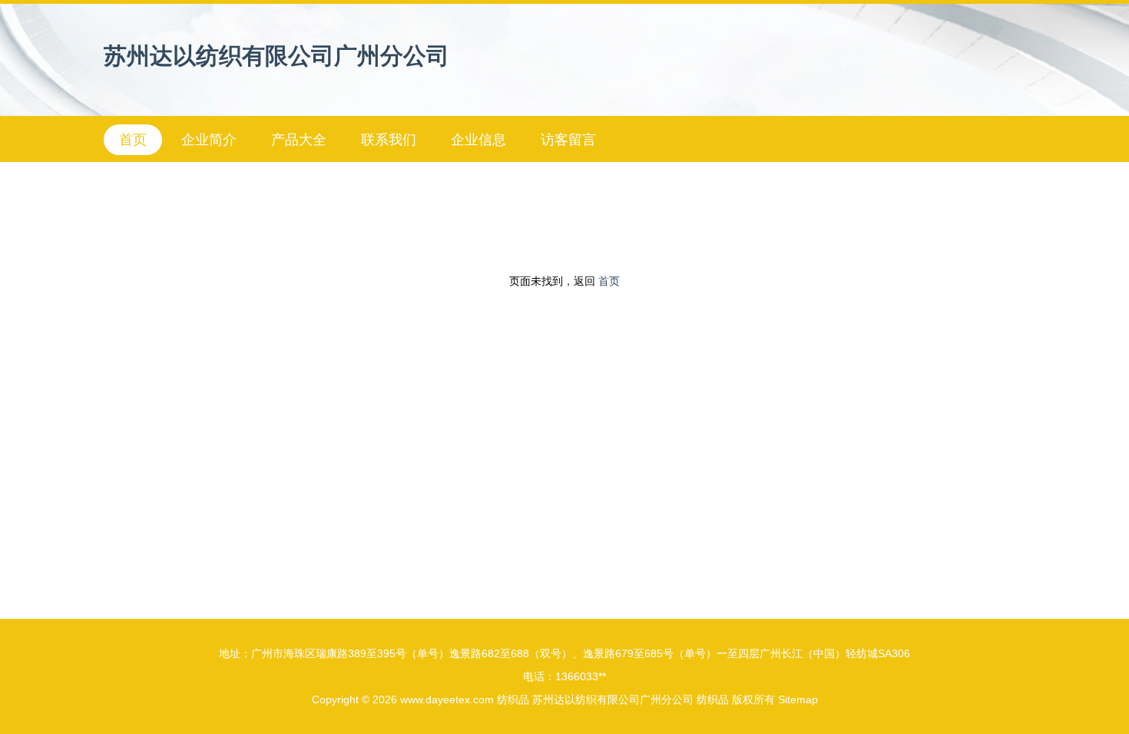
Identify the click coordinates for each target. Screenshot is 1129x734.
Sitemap (798, 699)
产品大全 (298, 139)
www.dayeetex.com (447, 699)
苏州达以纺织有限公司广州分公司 (276, 55)
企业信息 (478, 139)
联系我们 (388, 139)
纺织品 (513, 699)
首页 (133, 139)
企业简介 (209, 139)
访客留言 (568, 139)
